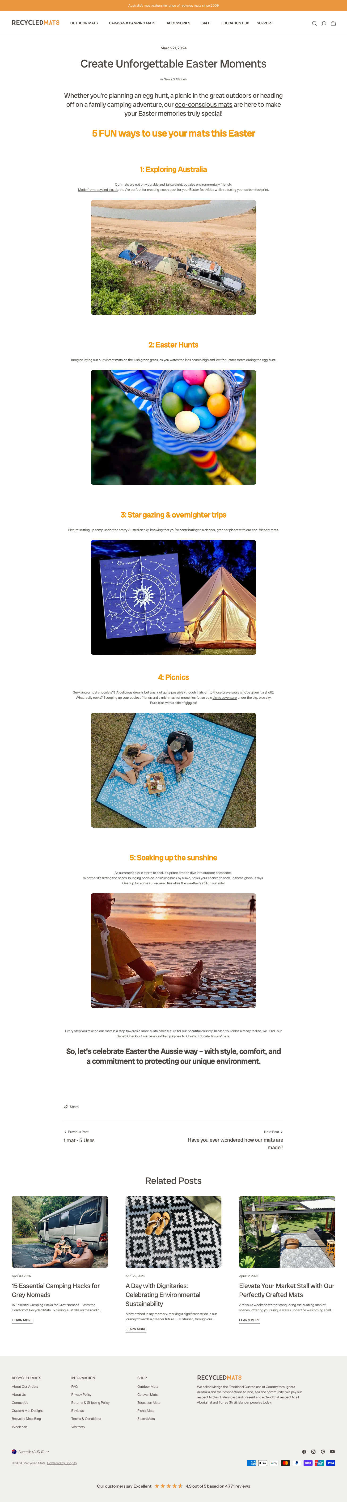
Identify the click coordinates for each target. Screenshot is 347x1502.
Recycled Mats (35, 1463)
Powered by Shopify (62, 1463)
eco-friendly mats (265, 530)
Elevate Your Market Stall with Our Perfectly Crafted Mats (286, 1290)
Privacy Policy (81, 1394)
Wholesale (20, 1427)
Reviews (77, 1410)
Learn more (22, 1320)
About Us (19, 1394)
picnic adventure (224, 697)
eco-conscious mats (204, 104)
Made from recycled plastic (98, 189)
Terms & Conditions (86, 1419)
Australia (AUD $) (31, 1452)
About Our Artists (25, 1386)
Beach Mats (146, 1419)
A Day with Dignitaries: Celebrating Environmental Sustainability (163, 1294)
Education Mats (148, 1402)
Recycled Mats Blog (26, 1419)
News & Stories (175, 79)
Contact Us (20, 1402)
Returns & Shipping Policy (90, 1402)
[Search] (314, 23)
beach (122, 878)
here (226, 1036)
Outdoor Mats (147, 1386)
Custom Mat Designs (27, 1410)
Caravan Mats (147, 1394)
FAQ (74, 1386)
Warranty (78, 1427)
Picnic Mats (145, 1410)
